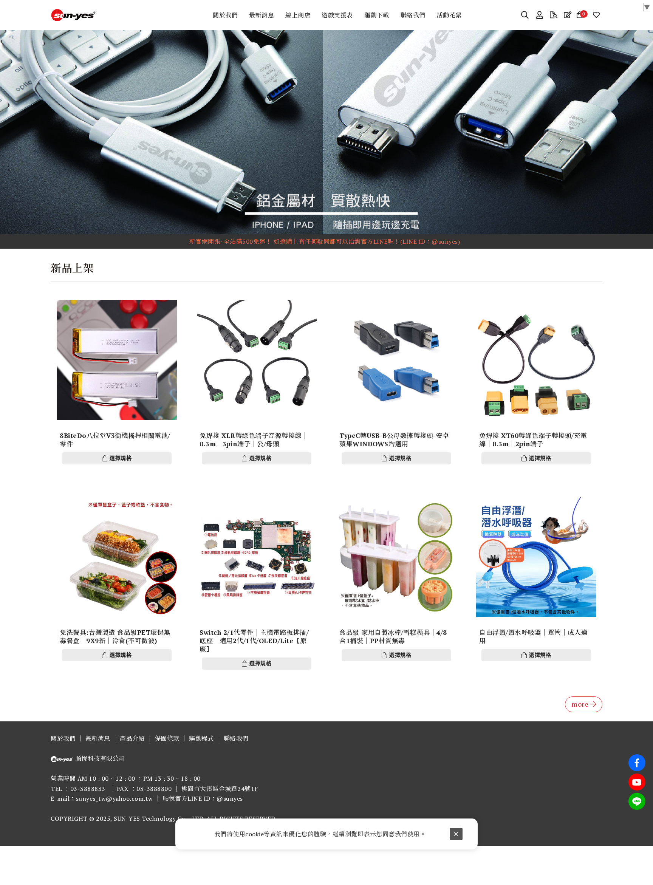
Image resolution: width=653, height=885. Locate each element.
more (579, 704)
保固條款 (167, 738)
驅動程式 (201, 738)
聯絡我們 (236, 738)
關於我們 (63, 738)
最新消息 (97, 738)
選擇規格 (121, 458)
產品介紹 (132, 738)
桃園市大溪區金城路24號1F (219, 788)
